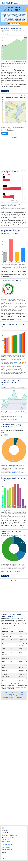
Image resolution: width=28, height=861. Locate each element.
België (20, 217)
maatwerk (5, 520)
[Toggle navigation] (24, 2)
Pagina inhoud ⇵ (15, 23)
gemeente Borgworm (16, 472)
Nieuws (4, 850)
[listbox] (6, 435)
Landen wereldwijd (7, 844)
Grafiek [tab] (4, 34)
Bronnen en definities (7, 849)
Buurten (4, 133)
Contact (4, 858)
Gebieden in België (7, 839)
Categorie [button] (5, 628)
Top (15, 699)
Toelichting (5, 91)
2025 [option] (6, 435)
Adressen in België (6, 841)
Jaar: (2, 435)
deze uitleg (11, 309)
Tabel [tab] (10, 34)
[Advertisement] (14, 153)
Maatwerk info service (7, 857)
